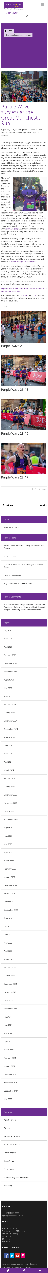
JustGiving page (12, 229)
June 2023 (8, 836)
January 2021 (9, 1066)
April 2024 (8, 762)
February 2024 (10, 778)
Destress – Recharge (12, 575)
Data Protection (17, 1264)
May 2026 (8, 639)
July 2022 (7, 926)
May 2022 (8, 943)
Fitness (7, 1128)
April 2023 (8, 852)
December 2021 (10, 984)
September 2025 (11, 671)
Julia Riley (6, 130)
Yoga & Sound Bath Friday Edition (18, 583)
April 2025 (8, 696)
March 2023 (9, 860)
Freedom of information (21, 1267)
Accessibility (5, 1267)
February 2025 (10, 704)
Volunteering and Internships (26, 132)
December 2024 (10, 721)
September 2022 (11, 910)
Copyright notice (31, 1264)
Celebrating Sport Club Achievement (26, 609)
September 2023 (11, 819)
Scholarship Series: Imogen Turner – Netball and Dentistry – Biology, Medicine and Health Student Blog (24, 607)
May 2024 (8, 754)
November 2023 (10, 803)
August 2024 (9, 737)
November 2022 (10, 893)
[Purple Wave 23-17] (23, 474)
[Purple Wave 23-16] (23, 430)
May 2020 (8, 1099)
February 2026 (10, 655)
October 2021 (9, 1000)
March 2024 (9, 770)
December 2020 (10, 1074)
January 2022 (9, 976)
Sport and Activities (30, 130)
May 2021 (8, 1033)
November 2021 (10, 992)
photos (35, 295)
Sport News (9, 1161)
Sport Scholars (10, 556)
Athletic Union (10, 1120)
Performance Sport (12, 1136)
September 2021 (11, 1008)
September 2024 (11, 729)
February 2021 (10, 1058)
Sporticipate (10, 132)
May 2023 (8, 844)
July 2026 (7, 630)
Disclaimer (5, 1264)
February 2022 (10, 967)
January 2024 (9, 786)
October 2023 (9, 811)
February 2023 (10, 869)
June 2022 (8, 934)
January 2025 (9, 712)
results (25, 295)
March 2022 (9, 959)
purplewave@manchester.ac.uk (24, 261)
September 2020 (11, 1091)
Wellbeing (8, 1185)
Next (44, 489)
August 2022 (9, 918)
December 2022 (10, 885)
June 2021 (8, 1025)
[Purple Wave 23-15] (23, 386)
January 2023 (9, 877)
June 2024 (8, 745)
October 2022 (9, 902)
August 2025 (9, 680)
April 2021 (8, 1041)
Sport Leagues (10, 1153)
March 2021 (9, 1050)
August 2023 (9, 828)
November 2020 (10, 1082)
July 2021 (7, 1017)
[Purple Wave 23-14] (23, 342)
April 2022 (8, 951)
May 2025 (8, 688)
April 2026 (8, 647)
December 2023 (10, 795)
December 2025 (10, 663)
